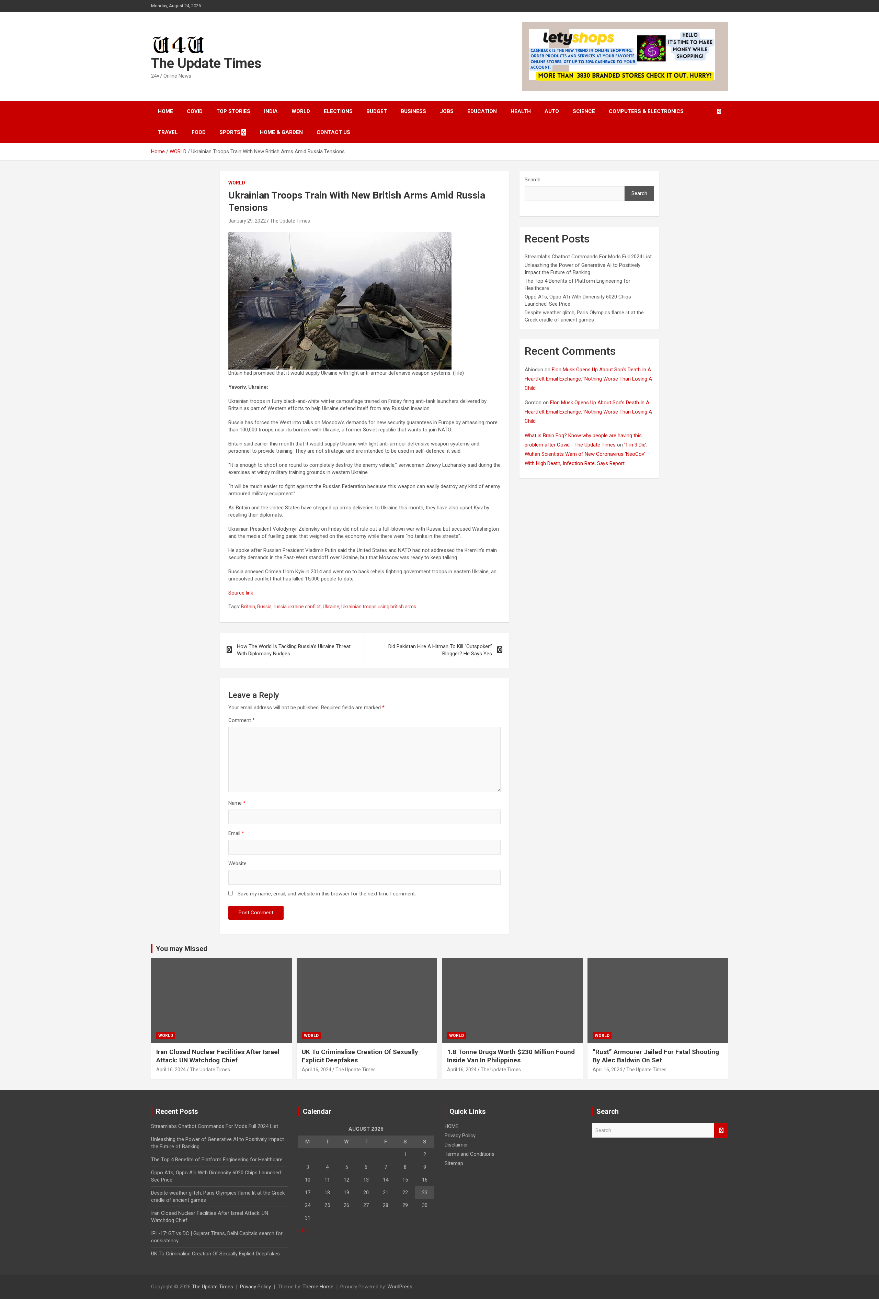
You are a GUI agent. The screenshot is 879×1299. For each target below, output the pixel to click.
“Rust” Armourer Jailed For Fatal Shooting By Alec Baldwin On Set (656, 1056)
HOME (165, 111)
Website (237, 863)
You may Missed (181, 949)
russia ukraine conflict (297, 606)
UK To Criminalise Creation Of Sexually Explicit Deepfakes (215, 1254)
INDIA (271, 111)
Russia (264, 606)
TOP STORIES (233, 111)
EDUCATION (482, 111)
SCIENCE (584, 111)
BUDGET (376, 111)
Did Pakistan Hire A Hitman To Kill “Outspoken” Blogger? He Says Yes (440, 650)
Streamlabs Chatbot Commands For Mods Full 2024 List (588, 256)
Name (237, 803)
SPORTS (229, 132)
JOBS (447, 111)
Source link (240, 593)
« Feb (304, 1231)
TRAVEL (168, 132)
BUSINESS (413, 111)
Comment (241, 720)
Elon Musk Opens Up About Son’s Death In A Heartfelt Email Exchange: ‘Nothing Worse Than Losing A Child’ (588, 378)
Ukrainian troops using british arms (378, 606)
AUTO (552, 111)
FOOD (199, 132)
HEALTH (521, 111)
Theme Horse (317, 1287)
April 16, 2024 (171, 1069)
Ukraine (331, 606)
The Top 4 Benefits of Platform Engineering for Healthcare (217, 1159)
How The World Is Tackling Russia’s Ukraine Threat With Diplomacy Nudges (294, 650)
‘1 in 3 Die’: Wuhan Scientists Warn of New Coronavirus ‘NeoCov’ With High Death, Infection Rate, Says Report (586, 454)
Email (236, 833)
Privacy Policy (460, 1135)
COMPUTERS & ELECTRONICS (646, 111)
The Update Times (206, 63)
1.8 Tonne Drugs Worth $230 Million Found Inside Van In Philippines (511, 1056)
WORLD (301, 111)
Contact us (333, 132)
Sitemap (454, 1163)
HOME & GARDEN (281, 132)
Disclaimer (456, 1145)
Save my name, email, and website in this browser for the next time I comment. (327, 894)
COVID (195, 111)
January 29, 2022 (247, 221)
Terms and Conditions (469, 1154)
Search (532, 180)
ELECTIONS (338, 111)
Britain (248, 606)
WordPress (399, 1287)
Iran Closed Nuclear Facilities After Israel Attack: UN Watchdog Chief (217, 1056)
